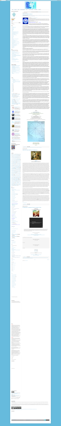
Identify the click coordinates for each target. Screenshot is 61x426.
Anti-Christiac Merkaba (13, 158)
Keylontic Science (13, 172)
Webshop (40, 9)
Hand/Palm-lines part (36, 235)
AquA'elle (16, 158)
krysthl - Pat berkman (14, 216)
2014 (12, 88)
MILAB (14, 175)
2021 (12, 83)
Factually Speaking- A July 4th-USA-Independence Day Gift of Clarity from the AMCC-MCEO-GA (16, 67)
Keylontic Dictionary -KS (14, 44)
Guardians (17, 169)
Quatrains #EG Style (14, 54)
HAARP (19, 169)
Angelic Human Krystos (26, 147)
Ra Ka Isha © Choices (14, 178)
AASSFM (15, 154)
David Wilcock (15, 162)
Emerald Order (15, 165)
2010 (12, 91)
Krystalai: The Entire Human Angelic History (17, 117)
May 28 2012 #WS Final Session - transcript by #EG (16, 72)
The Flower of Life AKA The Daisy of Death (17, 107)
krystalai (14, 185)
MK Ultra (17, 175)
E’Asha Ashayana (17, 166)
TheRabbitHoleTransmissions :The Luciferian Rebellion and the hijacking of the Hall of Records (16, 140)
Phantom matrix (33, 147)
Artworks (19, 159)
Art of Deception (15, 159)
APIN (18, 155)
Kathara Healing (18, 171)
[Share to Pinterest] (29, 146)
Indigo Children (13, 170)
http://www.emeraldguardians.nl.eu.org (15, 395)
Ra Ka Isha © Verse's (17, 179)
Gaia (19, 168)
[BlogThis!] (27, 146)
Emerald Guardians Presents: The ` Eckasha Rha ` (15, 80)
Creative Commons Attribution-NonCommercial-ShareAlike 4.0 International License (15, 394)
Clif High (13, 161)
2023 (12, 78)
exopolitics (19, 184)
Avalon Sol (29, 147)
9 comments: (25, 146)
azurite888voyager (15, 184)
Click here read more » (25, 202)
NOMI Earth (14, 236)
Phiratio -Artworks (13, 34)
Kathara (15, 171)
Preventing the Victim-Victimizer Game (15, 70)
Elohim (16, 164)
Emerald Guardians (22, 9)
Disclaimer (13, 29)
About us (16, 9)
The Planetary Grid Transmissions (16, 182)
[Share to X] (28, 146)
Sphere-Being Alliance (13, 181)
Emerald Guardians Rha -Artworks (15, 32)
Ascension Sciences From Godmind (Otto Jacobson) (16, 190)
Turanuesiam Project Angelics (39, 147)
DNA (30, 147)
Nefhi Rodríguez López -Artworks (15, 33)
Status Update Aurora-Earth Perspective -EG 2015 (36, 234)
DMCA (12, 30)
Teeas (12, 260)
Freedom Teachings (31, 9)
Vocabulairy (13, 46)
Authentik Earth (18, 160)
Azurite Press (13, 199)
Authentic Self (15, 160)
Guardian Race (14, 169)
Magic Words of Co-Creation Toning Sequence (15, 73)
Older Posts (48, 259)
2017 (12, 86)
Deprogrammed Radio (14, 275)
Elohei (14, 164)
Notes (12, 37)
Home (12, 9)
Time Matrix (12, 183)
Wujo (11, 184)
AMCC (20, 154)
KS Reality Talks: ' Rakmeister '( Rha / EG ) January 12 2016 (32, 207)
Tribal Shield (16, 183)
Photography (18, 177)
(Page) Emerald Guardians (36, 255)
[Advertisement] (16, 312)
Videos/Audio (35, 9)
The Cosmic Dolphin (14, 220)
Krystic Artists (14, 234)
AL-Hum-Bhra (17, 154)
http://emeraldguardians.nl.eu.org (18, 409)
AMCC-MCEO (27, 257)
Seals (35, 147)
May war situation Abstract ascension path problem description (17, 129)
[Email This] (27, 146)
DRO (36, 257)
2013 (12, 89)
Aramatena (19, 158)
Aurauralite (12, 160)
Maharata (19, 175)
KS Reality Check (12, 171)
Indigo (47, 257)
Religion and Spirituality (13, 180)
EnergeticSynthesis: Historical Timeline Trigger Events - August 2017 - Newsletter (17, 133)
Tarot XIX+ (13, 39)
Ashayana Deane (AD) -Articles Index (15, 41)
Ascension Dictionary (14, 189)
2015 (11, 154)
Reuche (18, 180)
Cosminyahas (18, 161)
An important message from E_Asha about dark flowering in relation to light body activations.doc (16, 66)
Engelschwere (13, 259)
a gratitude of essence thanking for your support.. (16, 100)
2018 (12, 85)
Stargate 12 (17, 181)
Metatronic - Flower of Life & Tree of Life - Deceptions (17, 114)
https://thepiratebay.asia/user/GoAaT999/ (16, 94)
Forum (26, 9)
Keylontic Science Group (19, 172)
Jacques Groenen (18, 170)
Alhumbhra (25, 257)
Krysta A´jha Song (13, 249)
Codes (18, 9)
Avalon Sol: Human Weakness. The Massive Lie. (17, 125)
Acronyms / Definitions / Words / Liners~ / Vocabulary (16, 52)
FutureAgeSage (13, 168)
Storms (12, 57)
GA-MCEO (18, 168)
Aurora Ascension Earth (14, 194)
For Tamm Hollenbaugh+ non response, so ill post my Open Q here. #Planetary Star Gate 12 (16, 55)
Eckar (37, 257)
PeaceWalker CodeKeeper (14, 217)
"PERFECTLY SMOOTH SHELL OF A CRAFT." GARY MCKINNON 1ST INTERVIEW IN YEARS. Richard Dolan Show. (16, 103)
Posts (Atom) (26, 260)
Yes (12, 93)
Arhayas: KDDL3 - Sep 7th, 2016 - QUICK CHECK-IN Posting (17, 121)
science (17, 185)
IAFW (31, 147)
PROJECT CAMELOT (13, 177)
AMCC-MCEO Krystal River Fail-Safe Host (32, 257)
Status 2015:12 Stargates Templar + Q (15, 59)
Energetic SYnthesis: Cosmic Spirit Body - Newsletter (16, 82)
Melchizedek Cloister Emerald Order (14, 176)
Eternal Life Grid (13, 166)
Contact (12, 28)
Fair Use (12, 35)
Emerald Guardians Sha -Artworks (15, 31)
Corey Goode (15, 161)
